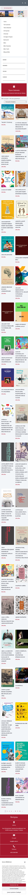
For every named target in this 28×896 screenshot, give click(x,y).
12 (19, 811)
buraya (17, 882)
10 (15, 811)
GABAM (5, 77)
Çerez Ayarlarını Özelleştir (14, 892)
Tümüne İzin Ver (14, 885)
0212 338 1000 (14, 852)
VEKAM (4, 71)
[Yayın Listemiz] (14, 87)
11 (17, 811)
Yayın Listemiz (14, 90)
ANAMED (5, 65)
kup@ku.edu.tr (14, 841)
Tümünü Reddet (14, 888)
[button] (2, 14)
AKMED (4, 60)
